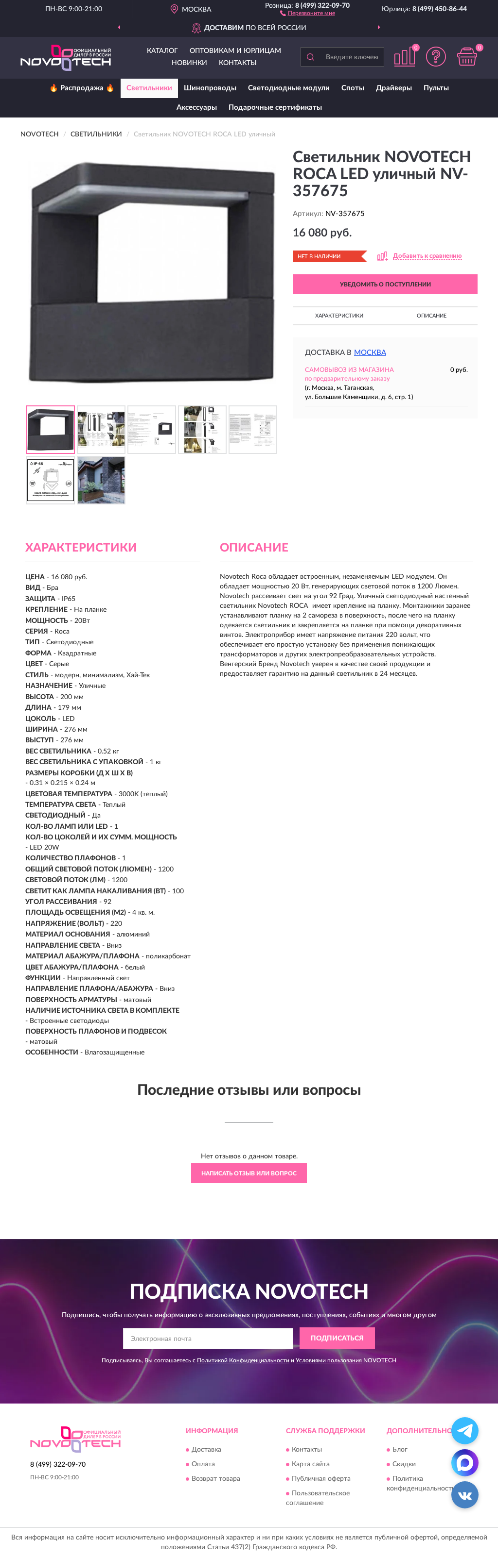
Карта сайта (311, 1464)
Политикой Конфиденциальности (243, 1360)
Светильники (149, 88)
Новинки (189, 63)
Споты (352, 88)
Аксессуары (197, 107)
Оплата (203, 1464)
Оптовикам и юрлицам (235, 51)
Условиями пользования (329, 1360)
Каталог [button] (162, 51)
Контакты (238, 63)
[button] (307, 13)
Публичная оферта (321, 1479)
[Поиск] (310, 57)
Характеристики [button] (339, 315)
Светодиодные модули (289, 88)
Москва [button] (370, 352)
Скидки (404, 1464)
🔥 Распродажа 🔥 (82, 88)
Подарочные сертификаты (275, 107)
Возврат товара (216, 1479)
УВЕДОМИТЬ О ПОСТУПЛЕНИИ (385, 284)
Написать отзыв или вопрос (249, 1173)
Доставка (206, 1450)
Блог (400, 1450)
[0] (467, 57)
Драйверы (394, 88)
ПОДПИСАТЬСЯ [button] (337, 1338)
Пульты (436, 88)
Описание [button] (431, 315)
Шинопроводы (210, 88)
